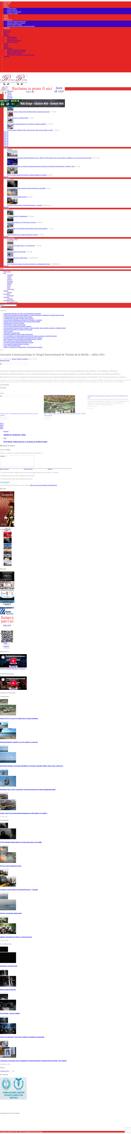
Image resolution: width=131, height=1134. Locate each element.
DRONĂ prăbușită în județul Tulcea (17, 258)
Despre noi (7, 4)
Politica (9, 101)
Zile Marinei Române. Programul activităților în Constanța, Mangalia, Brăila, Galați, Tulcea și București (31, 766)
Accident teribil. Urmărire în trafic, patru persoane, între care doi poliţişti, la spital (30, 130)
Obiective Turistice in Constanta (16, 23)
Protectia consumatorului (14, 12)
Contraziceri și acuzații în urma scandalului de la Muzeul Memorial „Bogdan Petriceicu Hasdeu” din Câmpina (33, 1060)
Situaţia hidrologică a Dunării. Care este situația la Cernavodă (19, 742)
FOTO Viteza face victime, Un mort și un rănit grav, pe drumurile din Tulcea (28, 264)
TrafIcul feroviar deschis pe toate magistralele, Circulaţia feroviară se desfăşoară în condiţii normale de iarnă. (34, 315)
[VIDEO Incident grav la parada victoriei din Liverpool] (10, 233)
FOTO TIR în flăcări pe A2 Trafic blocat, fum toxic (21, 222)
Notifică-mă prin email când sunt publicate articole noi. (17, 479)
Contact (6, 16)
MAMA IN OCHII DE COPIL (15, 435)
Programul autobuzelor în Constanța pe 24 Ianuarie (18, 329)
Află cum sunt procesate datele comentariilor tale (43, 485)
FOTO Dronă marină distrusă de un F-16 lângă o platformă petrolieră (26, 124)
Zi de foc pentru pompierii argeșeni (17, 197)
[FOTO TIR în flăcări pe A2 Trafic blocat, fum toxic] (10, 221)
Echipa (5, 5)
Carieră (6, 15)
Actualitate (10, 91)
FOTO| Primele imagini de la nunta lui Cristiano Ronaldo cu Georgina (27, 175)
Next (5, 438)
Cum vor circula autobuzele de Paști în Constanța (17, 326)
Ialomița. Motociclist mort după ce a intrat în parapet (16, 937)
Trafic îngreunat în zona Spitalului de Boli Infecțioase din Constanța (23, 339)
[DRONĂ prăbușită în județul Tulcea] (10, 256)
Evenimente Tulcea (9, 238)
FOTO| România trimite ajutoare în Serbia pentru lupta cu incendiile (26, 188)
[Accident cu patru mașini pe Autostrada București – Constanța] (12, 203)
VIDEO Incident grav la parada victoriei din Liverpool (22, 234)
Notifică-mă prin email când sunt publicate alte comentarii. (18, 475)
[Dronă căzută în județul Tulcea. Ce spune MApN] (10, 244)
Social (9, 102)
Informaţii (6, 7)
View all (6, 131)
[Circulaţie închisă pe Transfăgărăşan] (10, 214)
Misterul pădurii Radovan (8, 989)
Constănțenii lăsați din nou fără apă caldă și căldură (18, 317)
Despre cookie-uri (12, 10)
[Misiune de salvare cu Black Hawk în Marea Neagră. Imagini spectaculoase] (10, 110)
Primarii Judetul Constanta (14, 24)
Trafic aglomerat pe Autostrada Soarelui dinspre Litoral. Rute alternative (27, 228)
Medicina (9, 99)
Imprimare (3, 360)
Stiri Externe (10, 105)
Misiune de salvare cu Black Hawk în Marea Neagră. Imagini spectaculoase (28, 111)
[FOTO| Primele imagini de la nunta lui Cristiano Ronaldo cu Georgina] (12, 173)
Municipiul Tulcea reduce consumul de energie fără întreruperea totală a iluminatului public (28, 789)
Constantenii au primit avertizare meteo (14, 325)
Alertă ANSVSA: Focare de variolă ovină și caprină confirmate (19, 718)
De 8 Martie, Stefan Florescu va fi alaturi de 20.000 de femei (25, 442)
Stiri (5, 89)
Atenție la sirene (8, 331)
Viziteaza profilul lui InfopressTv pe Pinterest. (13, 668)
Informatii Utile (8, 20)
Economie (10, 97)
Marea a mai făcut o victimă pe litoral (17, 118)
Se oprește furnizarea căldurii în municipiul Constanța (19, 342)
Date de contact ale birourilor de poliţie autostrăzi (21, 26)
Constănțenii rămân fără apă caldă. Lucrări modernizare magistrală (22, 313)
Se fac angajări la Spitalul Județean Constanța (16, 344)
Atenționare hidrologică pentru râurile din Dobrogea (18, 334)
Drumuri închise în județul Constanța (14, 323)
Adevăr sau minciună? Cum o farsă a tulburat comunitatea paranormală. (22, 1037)
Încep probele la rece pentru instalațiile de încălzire (18, 341)
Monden (6, 147)
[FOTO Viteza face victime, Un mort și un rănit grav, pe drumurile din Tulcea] (10, 262)
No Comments (24, 359)
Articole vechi (16, 359)
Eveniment (7, 178)
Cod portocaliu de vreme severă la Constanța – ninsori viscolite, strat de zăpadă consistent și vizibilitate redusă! (35, 328)
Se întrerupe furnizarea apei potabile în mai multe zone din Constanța (23, 337)
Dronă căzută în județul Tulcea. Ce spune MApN (21, 245)
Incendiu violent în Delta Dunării (16, 251)
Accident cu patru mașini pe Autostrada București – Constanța (24, 205)
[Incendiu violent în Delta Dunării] (10, 250)
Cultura (9, 94)
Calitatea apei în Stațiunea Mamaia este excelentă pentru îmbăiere (22, 321)
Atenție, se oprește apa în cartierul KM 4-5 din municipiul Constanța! (23, 347)
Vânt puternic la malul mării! (12, 333)
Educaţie (9, 96)
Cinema (9, 93)
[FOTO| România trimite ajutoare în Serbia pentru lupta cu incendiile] (12, 186)
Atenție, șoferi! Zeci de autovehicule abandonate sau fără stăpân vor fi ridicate (23, 813)
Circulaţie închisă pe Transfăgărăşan (17, 216)
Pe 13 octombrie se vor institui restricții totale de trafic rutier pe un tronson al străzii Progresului (30, 336)
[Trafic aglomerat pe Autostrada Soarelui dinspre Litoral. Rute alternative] (10, 227)
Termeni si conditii (12, 13)
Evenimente (10, 179)
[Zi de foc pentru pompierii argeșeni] (12, 195)
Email (7, 360)
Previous (6, 431)
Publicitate (6, 28)
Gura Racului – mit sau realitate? (10, 1013)
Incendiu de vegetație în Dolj (8, 966)
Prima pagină (7, 2)
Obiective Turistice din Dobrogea (16, 21)
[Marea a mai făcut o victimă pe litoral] (10, 116)
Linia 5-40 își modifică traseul (12, 345)
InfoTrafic (6, 208)
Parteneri (6, 18)
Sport (8, 104)
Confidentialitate (11, 8)
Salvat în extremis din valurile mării (10, 913)
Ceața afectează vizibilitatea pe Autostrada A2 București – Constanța (23, 320)
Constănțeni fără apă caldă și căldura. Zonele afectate (18, 318)
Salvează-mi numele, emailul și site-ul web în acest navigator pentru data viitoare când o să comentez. (30, 472)
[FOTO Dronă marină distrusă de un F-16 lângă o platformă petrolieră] (10, 122)
